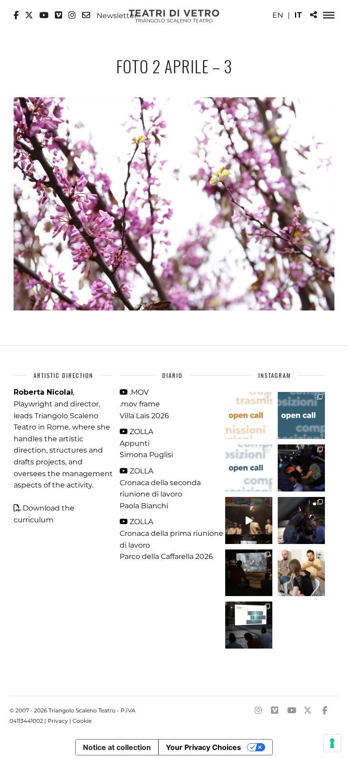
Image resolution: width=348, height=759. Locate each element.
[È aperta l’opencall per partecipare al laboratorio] (301, 415)
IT (298, 15)
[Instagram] (72, 15)
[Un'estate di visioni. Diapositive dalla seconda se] (248, 573)
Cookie (82, 720)
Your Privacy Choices (203, 747)
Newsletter (116, 15)
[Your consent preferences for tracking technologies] (332, 743)
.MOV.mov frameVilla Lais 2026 (144, 404)
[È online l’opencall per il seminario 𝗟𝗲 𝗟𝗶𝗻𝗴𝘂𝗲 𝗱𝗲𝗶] (248, 468)
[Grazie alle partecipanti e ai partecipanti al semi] (301, 573)
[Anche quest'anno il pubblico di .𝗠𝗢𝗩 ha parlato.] (301, 468)
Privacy (58, 720)
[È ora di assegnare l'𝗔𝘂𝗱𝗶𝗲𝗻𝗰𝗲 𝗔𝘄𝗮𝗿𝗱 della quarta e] (248, 520)
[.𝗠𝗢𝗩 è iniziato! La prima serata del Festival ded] (248, 625)
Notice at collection (117, 747)
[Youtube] (43, 15)
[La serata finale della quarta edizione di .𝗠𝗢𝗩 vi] (301, 520)
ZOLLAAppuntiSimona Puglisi (146, 443)
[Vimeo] (58, 15)
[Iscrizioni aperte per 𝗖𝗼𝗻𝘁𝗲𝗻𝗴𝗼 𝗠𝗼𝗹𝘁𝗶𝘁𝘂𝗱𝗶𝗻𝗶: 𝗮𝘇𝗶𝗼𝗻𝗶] (248, 415)
